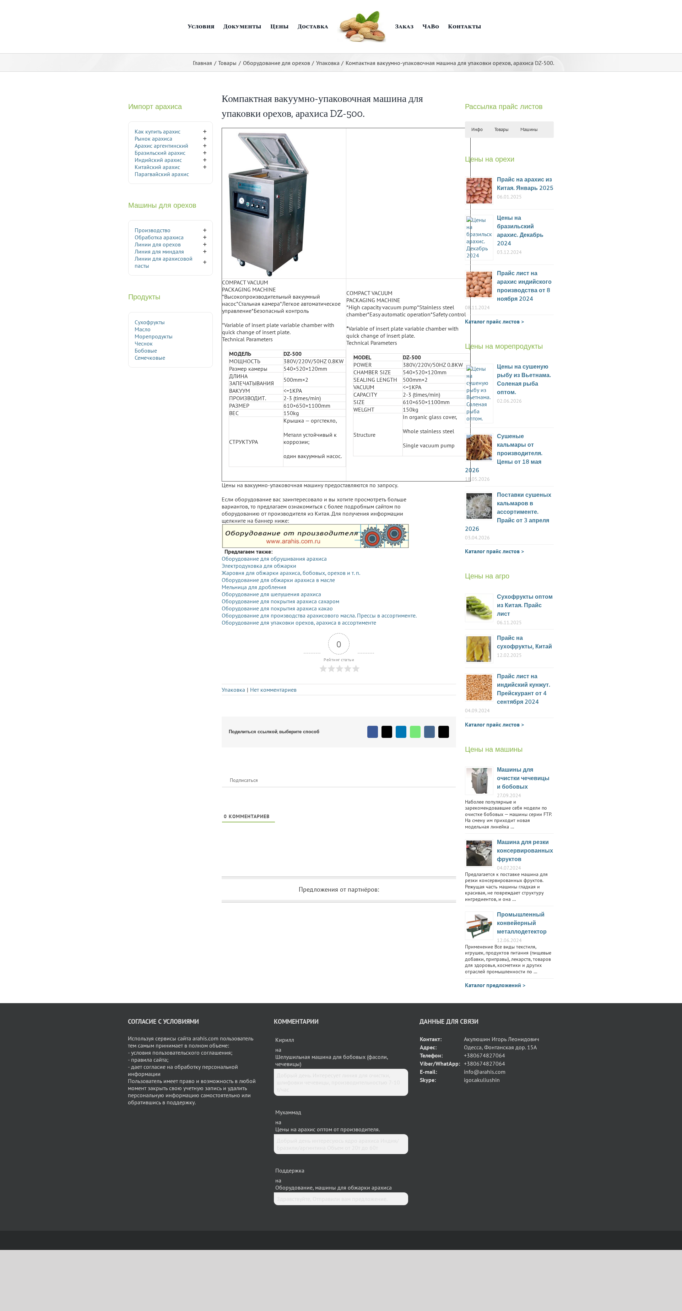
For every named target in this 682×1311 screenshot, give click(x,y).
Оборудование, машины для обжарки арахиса (333, 1187)
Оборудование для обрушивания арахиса (274, 558)
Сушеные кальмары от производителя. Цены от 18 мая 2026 (503, 453)
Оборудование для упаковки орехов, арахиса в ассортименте (299, 622)
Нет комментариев (273, 689)
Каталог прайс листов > (494, 321)
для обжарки (280, 565)
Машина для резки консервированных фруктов (525, 851)
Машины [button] (529, 129)
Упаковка (233, 689)
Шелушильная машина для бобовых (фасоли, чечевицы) (331, 1060)
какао (325, 608)
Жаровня (233, 572)
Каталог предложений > (495, 985)
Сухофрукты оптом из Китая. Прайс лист (525, 605)
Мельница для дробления (254, 587)
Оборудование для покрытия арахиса (270, 608)
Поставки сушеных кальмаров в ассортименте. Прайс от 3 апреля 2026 (508, 512)
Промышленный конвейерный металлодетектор (522, 923)
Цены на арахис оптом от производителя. (327, 1129)
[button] (488, 27)
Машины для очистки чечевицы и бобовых (523, 778)
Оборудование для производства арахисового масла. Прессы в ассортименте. (319, 615)
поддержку (181, 1102)
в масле (325, 579)
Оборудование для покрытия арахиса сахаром (280, 601)
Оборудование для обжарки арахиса (269, 579)
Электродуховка (243, 565)
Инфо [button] (477, 129)
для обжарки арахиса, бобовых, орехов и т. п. (302, 572)
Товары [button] (501, 129)
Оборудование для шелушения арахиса (271, 594)
